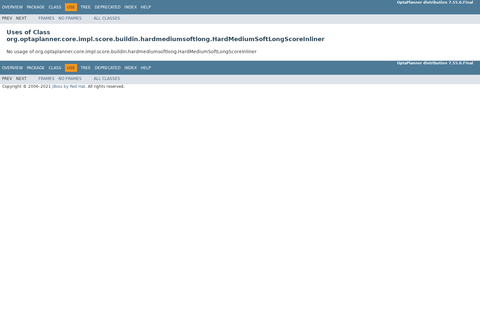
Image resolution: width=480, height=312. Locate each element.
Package (36, 7)
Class (55, 7)
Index (130, 7)
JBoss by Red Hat (68, 86)
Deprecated (107, 7)
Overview (12, 7)
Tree (86, 7)
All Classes (107, 18)
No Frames (70, 18)
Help (146, 7)
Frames (47, 18)
